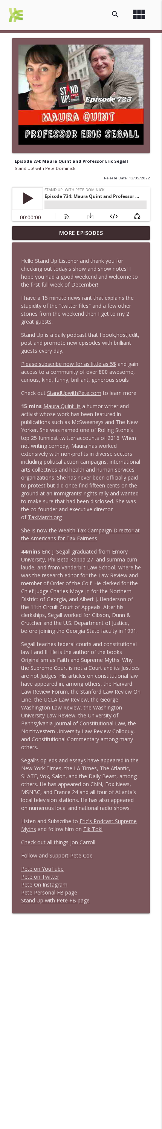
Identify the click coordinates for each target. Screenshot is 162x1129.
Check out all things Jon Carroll (58, 842)
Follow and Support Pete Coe (57, 855)
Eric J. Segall (56, 551)
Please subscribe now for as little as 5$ (68, 363)
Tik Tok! (92, 829)
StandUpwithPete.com (74, 392)
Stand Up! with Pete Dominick (45, 168)
